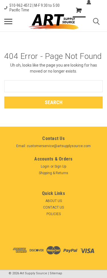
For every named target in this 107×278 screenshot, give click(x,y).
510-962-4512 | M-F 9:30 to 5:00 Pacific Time (34, 7)
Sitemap (56, 273)
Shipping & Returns (53, 173)
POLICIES (54, 214)
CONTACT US (53, 207)
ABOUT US (53, 201)
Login (45, 166)
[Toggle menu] (8, 21)
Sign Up (60, 166)
